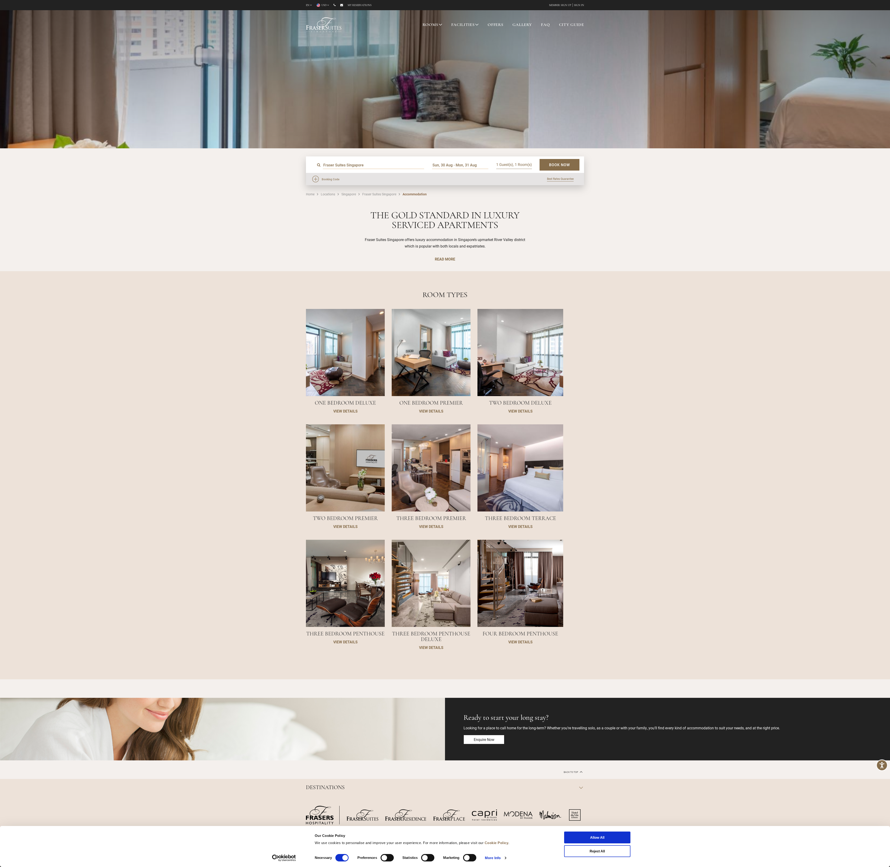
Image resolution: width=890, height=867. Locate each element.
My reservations (360, 5)
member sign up (560, 5)
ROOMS (430, 25)
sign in (579, 5)
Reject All (597, 851)
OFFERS (495, 25)
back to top (571, 772)
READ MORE (445, 259)
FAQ (545, 25)
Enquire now (484, 739)
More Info (493, 858)
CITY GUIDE (571, 25)
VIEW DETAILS (345, 411)
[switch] (387, 857)
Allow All (597, 837)
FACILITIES (463, 25)
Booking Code (330, 179)
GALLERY (522, 25)
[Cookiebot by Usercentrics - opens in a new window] (284, 857)
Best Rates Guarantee (560, 179)
